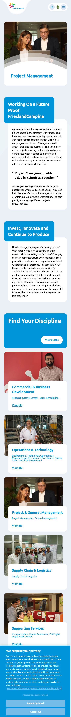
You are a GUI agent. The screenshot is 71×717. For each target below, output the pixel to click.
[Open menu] (63, 7)
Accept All (35, 712)
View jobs (17, 405)
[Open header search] (52, 7)
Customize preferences (35, 695)
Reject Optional (35, 703)
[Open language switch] (57, 7)
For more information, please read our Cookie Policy (34, 688)
